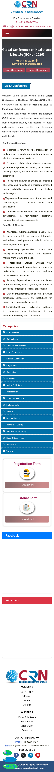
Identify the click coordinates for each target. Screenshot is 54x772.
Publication (11, 378)
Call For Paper (12, 339)
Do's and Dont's (13, 418)
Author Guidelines (14, 385)
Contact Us (11, 444)
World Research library (16, 431)
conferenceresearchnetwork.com (27, 768)
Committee (11, 372)
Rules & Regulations (15, 438)
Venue (27, 700)
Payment (9, 451)
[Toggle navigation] (6, 33)
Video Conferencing (15, 398)
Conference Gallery (14, 425)
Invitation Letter (13, 405)
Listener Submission (15, 359)
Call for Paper (27, 692)
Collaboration (12, 392)
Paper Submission (14, 70)
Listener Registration (38, 70)
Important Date (12, 332)
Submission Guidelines (16, 345)
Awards (9, 411)
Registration (11, 365)
